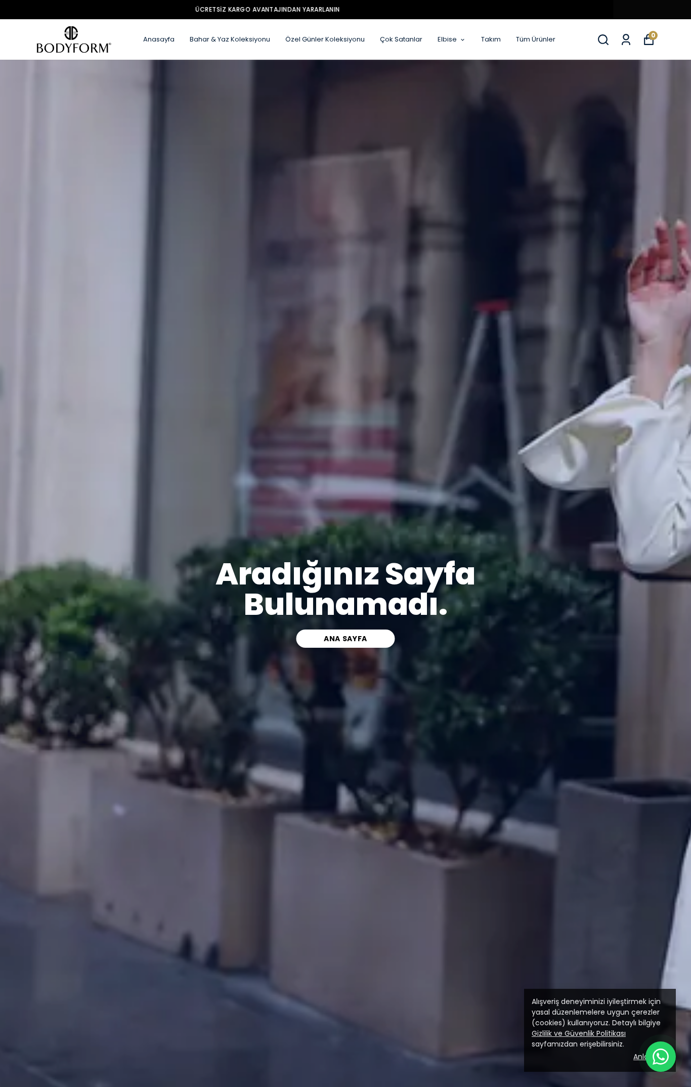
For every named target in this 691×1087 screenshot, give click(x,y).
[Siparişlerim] (626, 39)
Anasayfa (159, 39)
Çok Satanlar (401, 39)
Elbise (447, 39)
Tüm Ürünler (535, 39)
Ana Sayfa (345, 639)
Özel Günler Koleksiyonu (325, 39)
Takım (491, 39)
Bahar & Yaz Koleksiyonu (230, 39)
